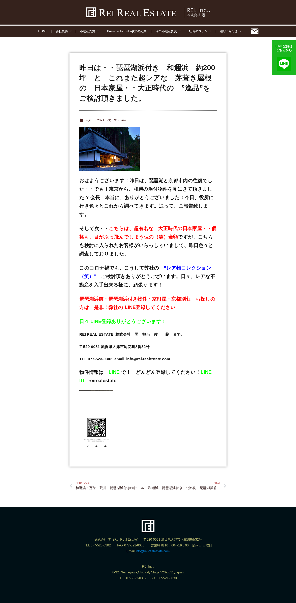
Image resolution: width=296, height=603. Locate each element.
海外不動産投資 (166, 31)
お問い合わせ (228, 31)
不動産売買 (87, 31)
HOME (43, 31)
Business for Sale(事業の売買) (127, 31)
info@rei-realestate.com (153, 551)
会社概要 (62, 31)
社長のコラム (198, 31)
